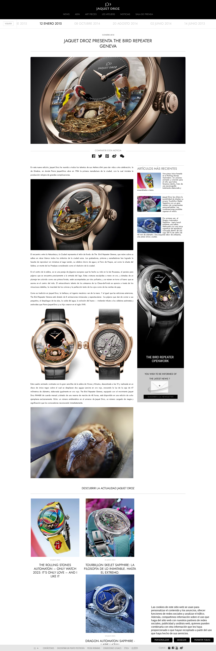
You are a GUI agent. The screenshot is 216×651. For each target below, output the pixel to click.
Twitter (100, 156)
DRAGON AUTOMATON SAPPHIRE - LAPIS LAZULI (110, 643)
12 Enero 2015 (51, 23)
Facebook (93, 156)
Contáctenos (48, 648)
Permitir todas (202, 640)
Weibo (181, 648)
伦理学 (134, 648)
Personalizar (161, 640)
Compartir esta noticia (108, 150)
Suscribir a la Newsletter (160, 396)
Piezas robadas (93, 648)
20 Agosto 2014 (125, 23)
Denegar (181, 640)
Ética (126, 648)
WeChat (122, 156)
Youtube (177, 647)
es (35, 648)
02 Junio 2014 (161, 23)
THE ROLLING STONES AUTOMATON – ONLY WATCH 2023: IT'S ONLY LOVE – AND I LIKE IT (55, 571)
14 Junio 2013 (194, 23)
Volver (8, 23)
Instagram (169, 648)
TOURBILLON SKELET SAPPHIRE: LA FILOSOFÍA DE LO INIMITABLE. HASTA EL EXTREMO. (110, 569)
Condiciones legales (112, 648)
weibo (114, 156)
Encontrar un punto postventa (70, 648)
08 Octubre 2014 (87, 23)
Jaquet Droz (32, 6)
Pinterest (107, 156)
